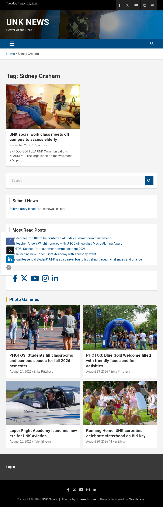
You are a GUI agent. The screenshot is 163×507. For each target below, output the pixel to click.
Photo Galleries (24, 299)
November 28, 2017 (23, 145)
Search (149, 180)
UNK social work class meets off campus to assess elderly (39, 137)
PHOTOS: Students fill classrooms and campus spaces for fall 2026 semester (41, 360)
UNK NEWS (27, 22)
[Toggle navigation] (12, 43)
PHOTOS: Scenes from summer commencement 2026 (48, 249)
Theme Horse (86, 499)
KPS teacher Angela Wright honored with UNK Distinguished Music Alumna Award (66, 243)
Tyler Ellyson (42, 441)
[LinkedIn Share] (10, 259)
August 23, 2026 (97, 371)
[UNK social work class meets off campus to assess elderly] (43, 106)
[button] (8, 267)
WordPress (137, 499)
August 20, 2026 (20, 441)
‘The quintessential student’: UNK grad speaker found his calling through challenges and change (76, 259)
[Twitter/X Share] (10, 250)
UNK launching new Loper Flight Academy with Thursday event (53, 254)
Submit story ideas (23, 209)
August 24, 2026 (20, 371)
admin (42, 145)
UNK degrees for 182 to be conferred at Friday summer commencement (60, 238)
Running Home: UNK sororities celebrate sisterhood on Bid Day (116, 433)
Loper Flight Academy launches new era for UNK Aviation (43, 433)
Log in (10, 467)
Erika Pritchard (43, 371)
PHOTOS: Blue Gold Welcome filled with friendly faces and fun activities (118, 360)
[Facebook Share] (10, 241)
